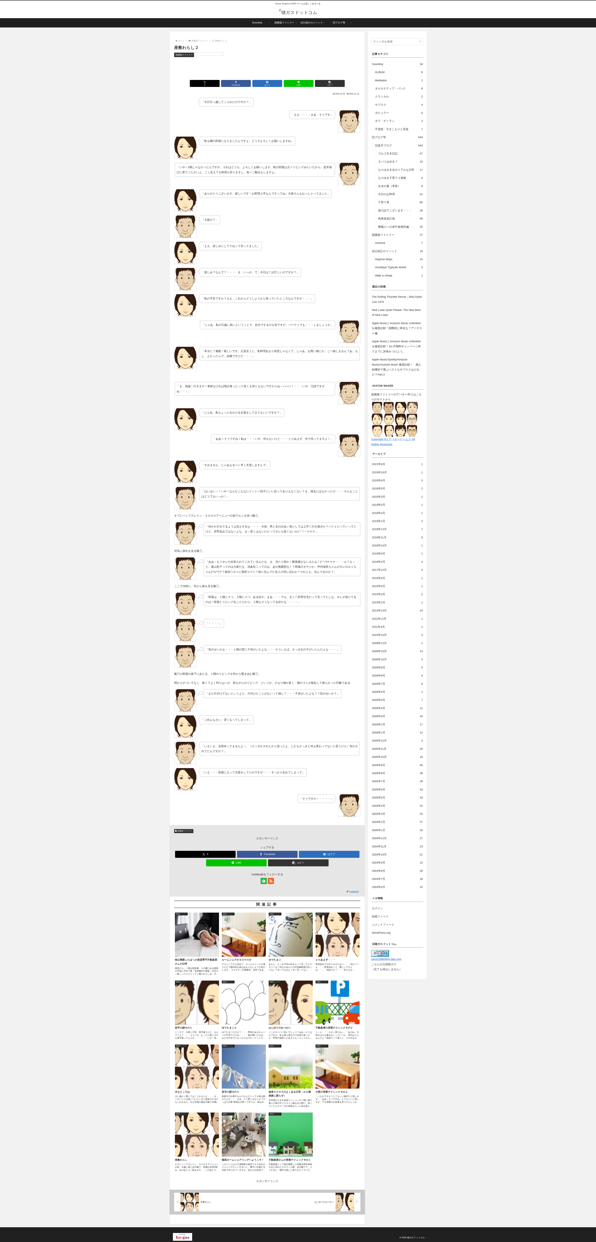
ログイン (377, 908)
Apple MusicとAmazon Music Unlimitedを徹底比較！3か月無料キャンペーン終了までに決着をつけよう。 (396, 346)
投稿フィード (380, 916)
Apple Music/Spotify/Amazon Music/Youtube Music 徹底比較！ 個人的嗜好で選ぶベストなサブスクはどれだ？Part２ (396, 367)
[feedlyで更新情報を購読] (264, 881)
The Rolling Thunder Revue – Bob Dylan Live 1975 (397, 299)
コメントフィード (383, 924)
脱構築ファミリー (185, 831)
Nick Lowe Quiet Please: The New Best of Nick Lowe (396, 312)
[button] (330, 83)
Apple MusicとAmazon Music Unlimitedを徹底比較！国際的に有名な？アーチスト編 (397, 328)
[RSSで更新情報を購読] (271, 881)
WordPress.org (381, 932)
